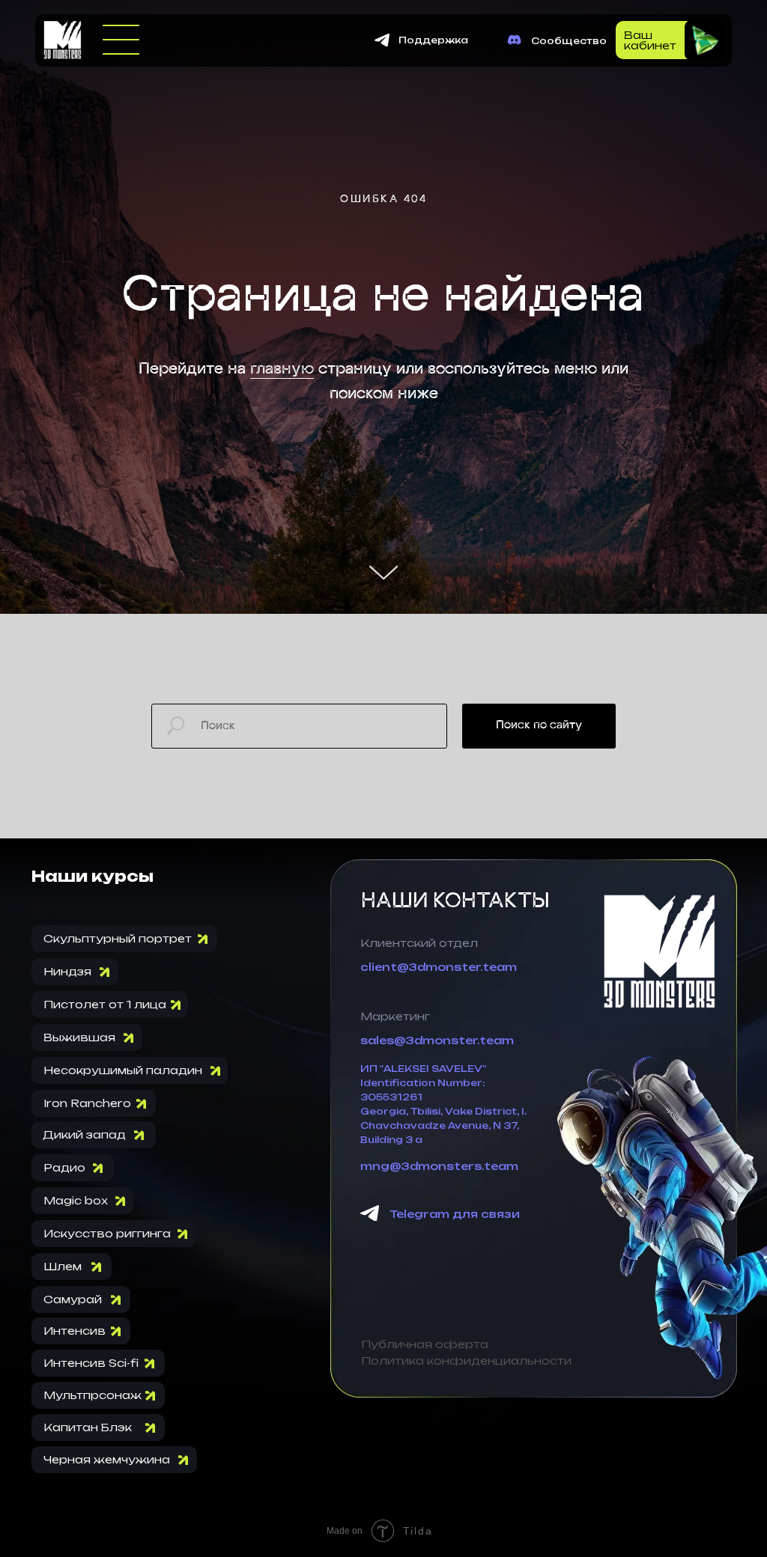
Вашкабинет (650, 40)
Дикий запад (84, 1454)
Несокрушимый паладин (122, 1390)
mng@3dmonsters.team (439, 1486)
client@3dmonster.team (438, 1287)
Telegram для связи (454, 1534)
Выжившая (79, 1357)
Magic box (75, 1520)
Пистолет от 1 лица (104, 1324)
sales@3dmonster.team (437, 1360)
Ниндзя (67, 1291)
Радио (64, 1487)
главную (282, 529)
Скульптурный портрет (117, 1258)
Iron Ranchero (87, 1423)
